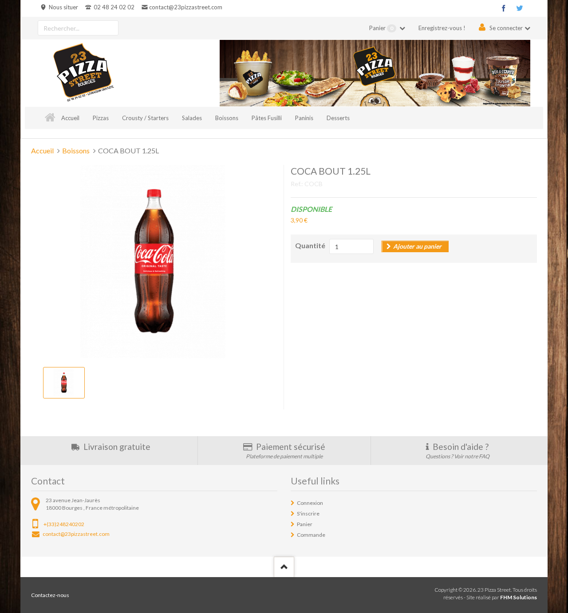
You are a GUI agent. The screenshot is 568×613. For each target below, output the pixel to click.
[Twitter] (520, 8)
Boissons (226, 117)
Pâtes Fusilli (267, 117)
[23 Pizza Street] (83, 73)
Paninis (304, 117)
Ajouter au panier (417, 246)
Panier (381, 27)
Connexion (310, 503)
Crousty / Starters (145, 117)
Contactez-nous (50, 595)
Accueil (70, 117)
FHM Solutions (518, 597)
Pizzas (101, 117)
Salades (192, 117)
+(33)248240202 (63, 524)
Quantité (310, 245)
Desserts (338, 117)
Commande (311, 534)
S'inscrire (308, 513)
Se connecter (506, 27)
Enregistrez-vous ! (441, 27)
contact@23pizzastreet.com (185, 7)
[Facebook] (504, 8)
